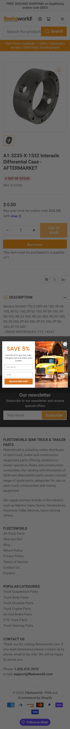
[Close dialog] (65, 344)
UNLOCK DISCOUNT (18, 381)
